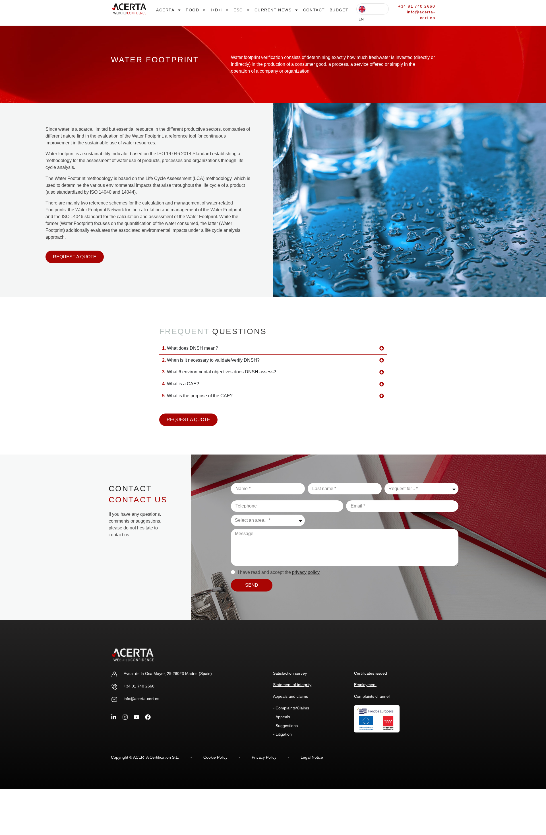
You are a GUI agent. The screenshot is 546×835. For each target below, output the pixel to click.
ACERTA (165, 10)
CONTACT (314, 10)
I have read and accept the (279, 572)
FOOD (192, 10)
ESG (238, 10)
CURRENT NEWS (273, 10)
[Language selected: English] (372, 9)
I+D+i (216, 10)
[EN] (372, 9)
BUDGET (339, 10)
